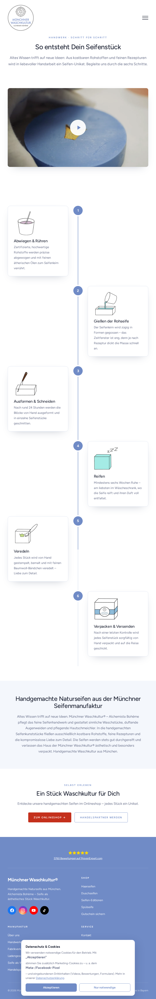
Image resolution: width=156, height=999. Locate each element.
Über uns (14, 935)
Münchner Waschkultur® (33, 880)
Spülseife (87, 907)
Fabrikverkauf (16, 949)
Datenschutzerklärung (50, 978)
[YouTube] (33, 910)
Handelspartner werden (101, 817)
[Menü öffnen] (145, 18)
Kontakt (86, 935)
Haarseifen (88, 886)
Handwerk (14, 942)
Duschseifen (89, 893)
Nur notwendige (105, 987)
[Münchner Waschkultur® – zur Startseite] (21, 18)
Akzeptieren (51, 987)
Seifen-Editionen (92, 900)
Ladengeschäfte (18, 956)
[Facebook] (12, 910)
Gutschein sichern (93, 914)
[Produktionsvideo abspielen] (78, 128)
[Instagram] (23, 910)
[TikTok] (44, 910)
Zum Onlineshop (50, 817)
